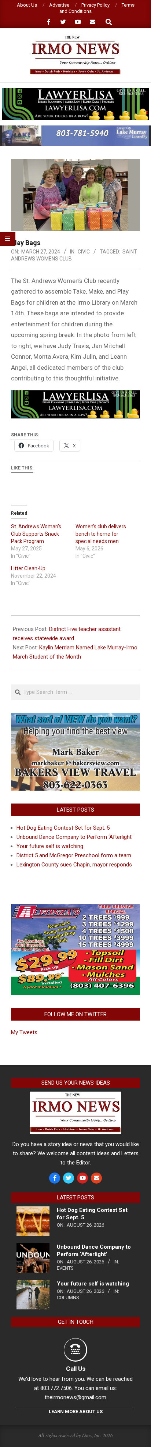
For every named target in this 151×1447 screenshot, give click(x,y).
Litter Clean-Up (28, 568)
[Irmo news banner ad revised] (75, 91)
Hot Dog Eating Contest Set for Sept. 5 (63, 827)
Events (65, 1268)
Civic (84, 252)
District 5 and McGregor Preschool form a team (73, 855)
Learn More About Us (76, 1411)
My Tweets (24, 1032)
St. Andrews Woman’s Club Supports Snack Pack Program (36, 534)
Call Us (75, 1368)
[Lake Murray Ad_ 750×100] (75, 128)
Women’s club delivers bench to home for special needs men (101, 534)
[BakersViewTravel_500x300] (75, 717)
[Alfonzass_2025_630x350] (75, 908)
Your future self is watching (49, 846)
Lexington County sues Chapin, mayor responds (74, 864)
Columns (68, 1297)
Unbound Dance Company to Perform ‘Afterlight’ (74, 837)
